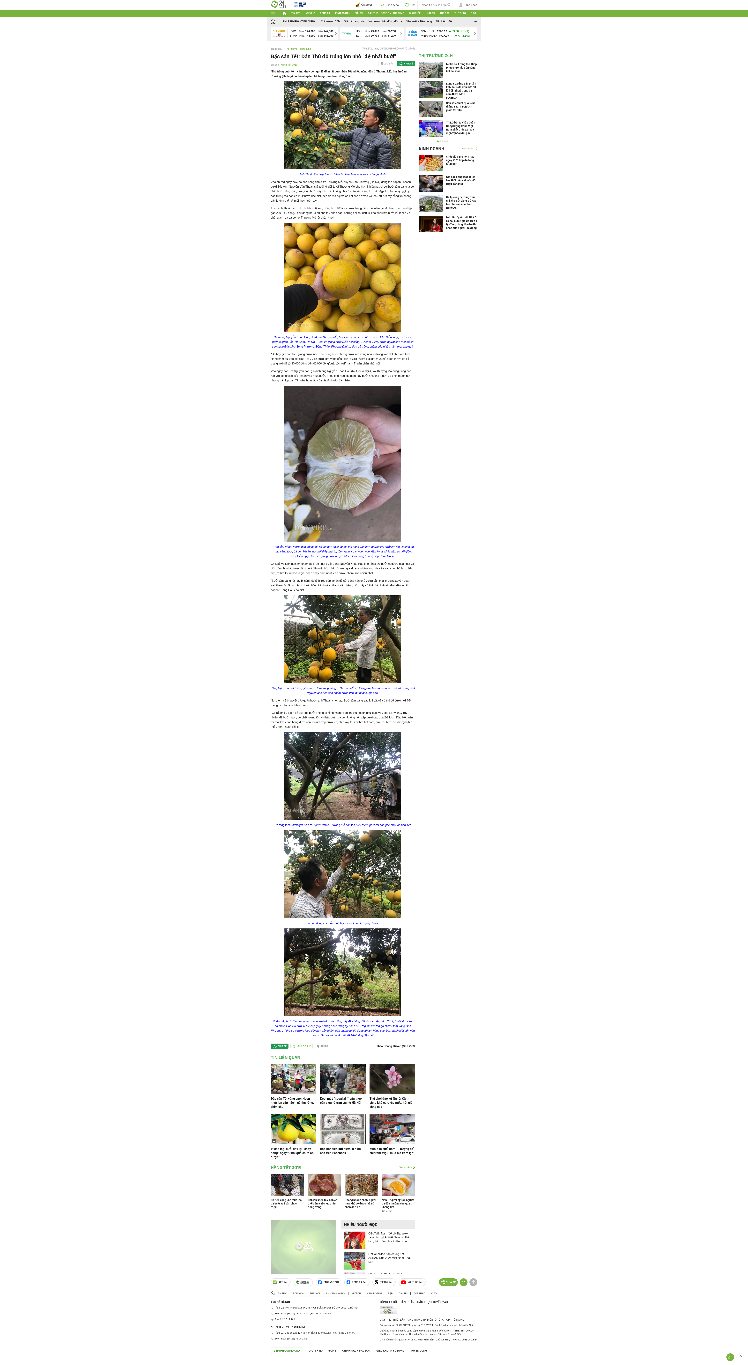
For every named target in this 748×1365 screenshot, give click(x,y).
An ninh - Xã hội (335, 1293)
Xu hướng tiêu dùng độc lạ (385, 21)
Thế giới (444, 13)
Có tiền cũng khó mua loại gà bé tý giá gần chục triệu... (287, 1203)
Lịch (412, 4)
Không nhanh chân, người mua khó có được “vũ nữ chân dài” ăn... (360, 1203)
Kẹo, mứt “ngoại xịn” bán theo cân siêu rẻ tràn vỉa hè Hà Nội (341, 1101)
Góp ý (332, 1350)
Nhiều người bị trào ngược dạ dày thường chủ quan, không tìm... (398, 1203)
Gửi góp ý (304, 1046)
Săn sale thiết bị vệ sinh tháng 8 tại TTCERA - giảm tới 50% (460, 106)
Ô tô (473, 13)
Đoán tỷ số (392, 4)
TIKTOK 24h (386, 1282)
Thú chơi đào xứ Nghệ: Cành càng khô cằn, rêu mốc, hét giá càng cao (391, 1103)
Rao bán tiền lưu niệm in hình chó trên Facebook (340, 1151)
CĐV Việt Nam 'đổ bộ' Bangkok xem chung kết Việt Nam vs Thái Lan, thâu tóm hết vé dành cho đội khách (389, 1237)
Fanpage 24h (331, 1282)
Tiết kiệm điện (444, 21)
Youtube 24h (415, 1282)
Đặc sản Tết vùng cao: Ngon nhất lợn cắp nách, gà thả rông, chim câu (292, 1103)
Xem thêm (405, 1167)
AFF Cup (310, 13)
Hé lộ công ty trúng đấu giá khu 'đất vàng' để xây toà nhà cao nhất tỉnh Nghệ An (461, 202)
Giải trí (359, 13)
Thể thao (460, 13)
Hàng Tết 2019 (289, 64)
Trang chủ (276, 48)
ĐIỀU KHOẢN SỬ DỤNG (391, 1350)
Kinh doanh (342, 13)
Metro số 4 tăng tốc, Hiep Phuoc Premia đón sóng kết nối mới (461, 68)
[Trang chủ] (277, 21)
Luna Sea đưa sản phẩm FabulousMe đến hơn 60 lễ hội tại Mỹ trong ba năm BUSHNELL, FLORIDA (461, 90)
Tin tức (295, 13)
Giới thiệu (316, 1350)
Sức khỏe (415, 13)
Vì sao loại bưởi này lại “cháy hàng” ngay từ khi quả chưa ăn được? (292, 1153)
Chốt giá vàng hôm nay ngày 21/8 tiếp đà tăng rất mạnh (460, 160)
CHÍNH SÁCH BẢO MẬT (356, 1350)
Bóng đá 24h (359, 1282)
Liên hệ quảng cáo (287, 1350)
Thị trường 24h (330, 21)
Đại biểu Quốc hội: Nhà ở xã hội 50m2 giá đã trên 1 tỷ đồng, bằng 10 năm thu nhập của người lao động (461, 222)
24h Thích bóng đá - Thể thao (386, 13)
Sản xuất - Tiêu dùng (419, 21)
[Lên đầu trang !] (740, 1357)
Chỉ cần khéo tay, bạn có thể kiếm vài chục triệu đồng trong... (322, 1203)
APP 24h (283, 1282)
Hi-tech (430, 13)
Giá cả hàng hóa (354, 21)
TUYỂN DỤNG (418, 1350)
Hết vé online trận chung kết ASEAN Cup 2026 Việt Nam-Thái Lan (389, 1257)
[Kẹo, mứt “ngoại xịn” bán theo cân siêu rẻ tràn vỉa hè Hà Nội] (342, 1078)
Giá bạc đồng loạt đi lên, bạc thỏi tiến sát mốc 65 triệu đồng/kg (461, 180)
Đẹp (390, 1293)
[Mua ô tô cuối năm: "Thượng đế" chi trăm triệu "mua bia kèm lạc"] (392, 1128)
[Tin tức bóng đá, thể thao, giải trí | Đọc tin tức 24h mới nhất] (278, 4)
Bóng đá (325, 13)
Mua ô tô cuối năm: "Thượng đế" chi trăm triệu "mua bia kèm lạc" (392, 1151)
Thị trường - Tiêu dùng (299, 21)
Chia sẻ (408, 63)
